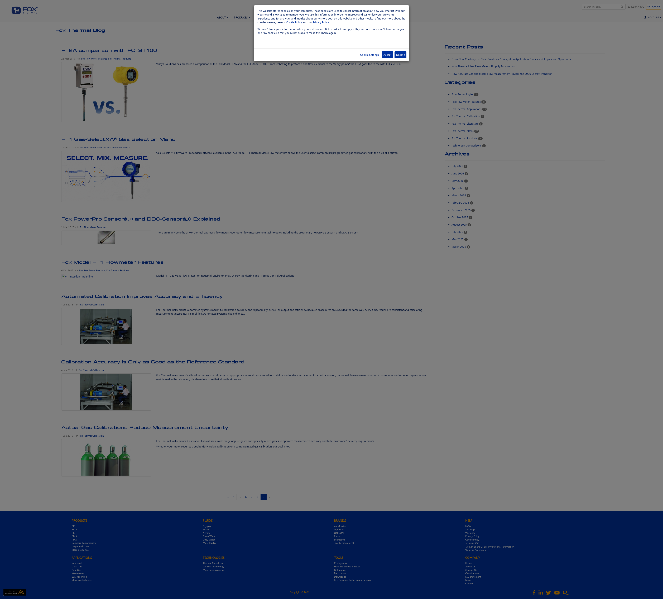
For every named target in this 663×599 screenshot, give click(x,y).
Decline (400, 54)
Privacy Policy (321, 22)
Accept (387, 54)
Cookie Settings (369, 54)
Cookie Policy (294, 22)
